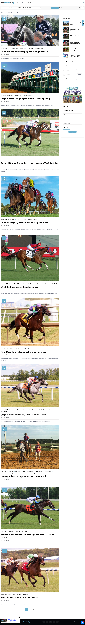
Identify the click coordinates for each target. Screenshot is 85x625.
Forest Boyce (11, 471)
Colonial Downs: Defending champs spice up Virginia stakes (29, 163)
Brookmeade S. (4, 48)
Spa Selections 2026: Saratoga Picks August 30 (21, 7)
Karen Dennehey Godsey (28, 283)
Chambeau (9, 158)
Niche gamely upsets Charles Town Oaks (74, 36)
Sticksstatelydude (25, 531)
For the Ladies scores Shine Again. (76, 23)
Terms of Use (73, 622)
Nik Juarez (31, 48)
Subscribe (79, 83)
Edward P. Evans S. (12, 12)
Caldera (8, 48)
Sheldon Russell (18, 473)
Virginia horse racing (39, 48)
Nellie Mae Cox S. (38, 409)
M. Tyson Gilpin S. (33, 158)
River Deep (18, 348)
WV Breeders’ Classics (69, 119)
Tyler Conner (37, 283)
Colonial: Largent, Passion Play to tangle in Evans (24, 222)
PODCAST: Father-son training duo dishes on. (75, 55)
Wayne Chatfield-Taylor (37, 473)
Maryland (61, 7)
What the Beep (55, 283)
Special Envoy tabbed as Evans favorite (19, 597)
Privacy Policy (81, 622)
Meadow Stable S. (39, 471)
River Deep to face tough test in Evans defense (23, 352)
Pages (38, 2)
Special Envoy (25, 594)
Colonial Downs (15, 48)
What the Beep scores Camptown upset (19, 287)
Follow (79, 66)
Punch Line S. (41, 158)
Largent (17, 219)
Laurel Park (18, 531)
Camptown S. (3, 283)
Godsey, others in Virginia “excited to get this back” (26, 476)
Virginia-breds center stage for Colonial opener (23, 414)
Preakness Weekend (68, 110)
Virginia (76, 7)
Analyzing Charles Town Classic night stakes (75, 49)
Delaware (66, 7)
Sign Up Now (72, 132)
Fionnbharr (25, 409)
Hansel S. (31, 409)
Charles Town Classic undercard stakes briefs (75, 43)
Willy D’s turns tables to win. (75, 30)
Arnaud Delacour (4, 594)
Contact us (45, 2)
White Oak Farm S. (4, 411)
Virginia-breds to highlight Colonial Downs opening (25, 98)
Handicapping (31, 2)
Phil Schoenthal (4, 473)
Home (18, 2)
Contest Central (54, 2)
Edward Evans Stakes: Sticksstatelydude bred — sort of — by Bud (28, 536)
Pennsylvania (71, 7)
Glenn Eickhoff (11, 531)
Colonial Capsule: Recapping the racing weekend (24, 51)
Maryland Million (67, 114)
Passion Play (23, 219)
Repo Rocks (48, 158)
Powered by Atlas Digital (25, 622)
